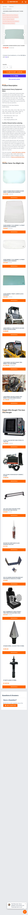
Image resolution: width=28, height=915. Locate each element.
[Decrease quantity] (4, 67)
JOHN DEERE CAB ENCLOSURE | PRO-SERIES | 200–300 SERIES (12, 363)
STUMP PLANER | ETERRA (9, 680)
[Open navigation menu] (2, 2)
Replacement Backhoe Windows (9, 23)
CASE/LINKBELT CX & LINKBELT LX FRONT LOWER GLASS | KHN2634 (14, 260)
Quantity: (5, 64)
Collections (11, 6)
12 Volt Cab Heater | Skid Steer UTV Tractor (13, 441)
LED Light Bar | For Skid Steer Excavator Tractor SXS (11, 509)
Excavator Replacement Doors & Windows (10, 17)
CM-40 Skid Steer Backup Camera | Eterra (13, 475)
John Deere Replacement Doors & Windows (11, 21)
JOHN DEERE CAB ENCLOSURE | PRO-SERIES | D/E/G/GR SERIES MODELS (12, 397)
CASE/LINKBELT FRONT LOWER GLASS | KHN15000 (13, 294)
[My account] (22, 2)
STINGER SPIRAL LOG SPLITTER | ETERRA (13, 646)
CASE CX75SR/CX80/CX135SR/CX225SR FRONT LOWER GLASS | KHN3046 (13, 191)
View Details (14, 197)
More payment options (14, 79)
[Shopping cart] (25, 2)
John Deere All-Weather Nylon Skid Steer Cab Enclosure (13, 328)
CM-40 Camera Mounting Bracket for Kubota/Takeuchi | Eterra (13, 578)
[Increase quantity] (11, 67)
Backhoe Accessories (7, 8)
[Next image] (24, 34)
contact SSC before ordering (18, 152)
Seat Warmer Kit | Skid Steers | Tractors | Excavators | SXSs (12, 612)
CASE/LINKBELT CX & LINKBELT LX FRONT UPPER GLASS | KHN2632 (14, 226)
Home (5, 6)
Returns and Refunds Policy (17, 157)
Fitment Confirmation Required (8, 19)
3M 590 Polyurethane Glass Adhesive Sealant (11, 543)
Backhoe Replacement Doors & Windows (10, 15)
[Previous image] (4, 34)
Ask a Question (11, 705)
